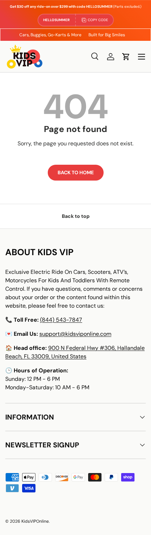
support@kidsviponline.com (75, 334)
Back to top (76, 216)
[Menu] (141, 56)
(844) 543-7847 (61, 319)
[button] (126, 56)
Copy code (98, 20)
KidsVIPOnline (35, 521)
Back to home (76, 172)
